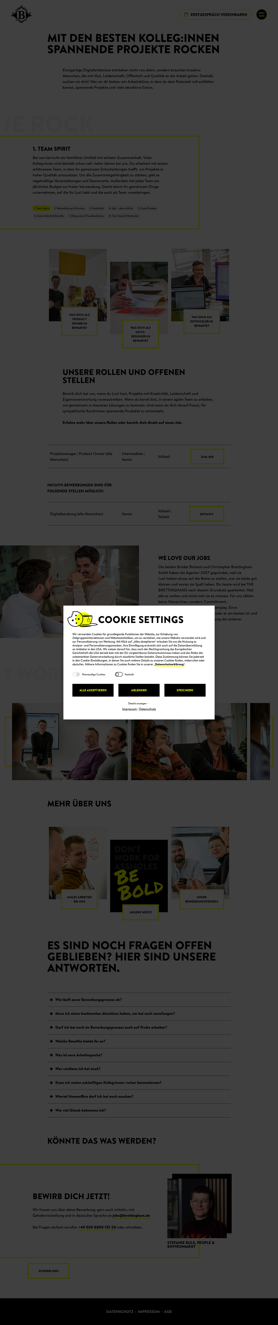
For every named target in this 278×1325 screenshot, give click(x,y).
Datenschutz (147, 709)
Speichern (185, 690)
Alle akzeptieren (93, 690)
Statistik (129, 674)
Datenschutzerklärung (169, 664)
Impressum (129, 709)
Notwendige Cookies (93, 674)
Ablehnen (139, 690)
